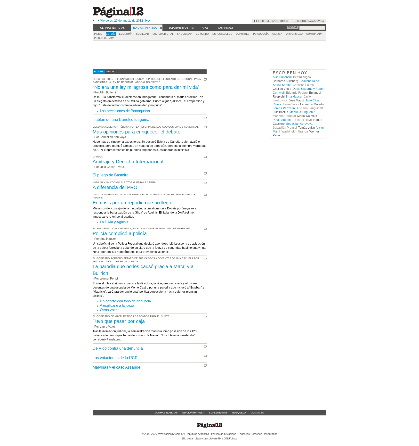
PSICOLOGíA (261, 34)
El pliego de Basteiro (111, 175)
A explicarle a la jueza (117, 305)
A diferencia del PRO (115, 187)
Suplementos (218, 412)
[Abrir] (160, 28)
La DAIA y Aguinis (114, 222)
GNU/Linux (230, 438)
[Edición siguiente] (98, 20)
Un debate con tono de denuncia (125, 301)
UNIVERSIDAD (294, 34)
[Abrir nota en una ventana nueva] (205, 79)
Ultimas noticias (166, 412)
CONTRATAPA (314, 34)
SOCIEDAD (142, 34)
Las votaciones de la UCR (115, 358)
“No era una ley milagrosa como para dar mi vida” (146, 87)
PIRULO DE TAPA (104, 38)
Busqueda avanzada (310, 21)
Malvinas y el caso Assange (116, 367)
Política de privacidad (223, 433)
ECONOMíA (125, 34)
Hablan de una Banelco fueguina (121, 119)
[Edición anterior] (93, 20)
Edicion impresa (193, 412)
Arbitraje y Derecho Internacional (128, 161)
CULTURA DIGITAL (163, 34)
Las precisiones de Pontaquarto (125, 111)
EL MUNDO (202, 34)
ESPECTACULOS (222, 34)
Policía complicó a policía (120, 233)
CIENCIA (277, 34)
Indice (98, 34)
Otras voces (110, 310)
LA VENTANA (184, 34)
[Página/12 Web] (118, 16)
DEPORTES (243, 34)
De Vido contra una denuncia (118, 348)
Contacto (257, 412)
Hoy (148, 20)
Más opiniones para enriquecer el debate (136, 131)
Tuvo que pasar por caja (119, 321)
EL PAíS (110, 34)
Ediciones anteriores (272, 21)
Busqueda (239, 412)
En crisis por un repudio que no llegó (132, 202)
